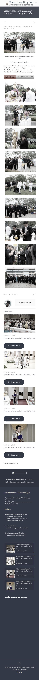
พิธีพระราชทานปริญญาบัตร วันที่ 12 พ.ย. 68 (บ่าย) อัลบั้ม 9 (19, 339)
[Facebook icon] (17, 672)
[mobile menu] (36, 3)
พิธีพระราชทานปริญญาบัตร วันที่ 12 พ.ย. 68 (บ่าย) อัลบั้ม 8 (19, 376)
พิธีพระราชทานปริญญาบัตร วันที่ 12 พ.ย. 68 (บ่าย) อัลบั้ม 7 (19, 412)
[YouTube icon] (22, 672)
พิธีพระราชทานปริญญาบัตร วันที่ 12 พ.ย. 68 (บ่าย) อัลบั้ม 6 (19, 448)
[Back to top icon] (19, 663)
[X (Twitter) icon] (19, 672)
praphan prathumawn (21, 27)
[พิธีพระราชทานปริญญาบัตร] (19, 3)
